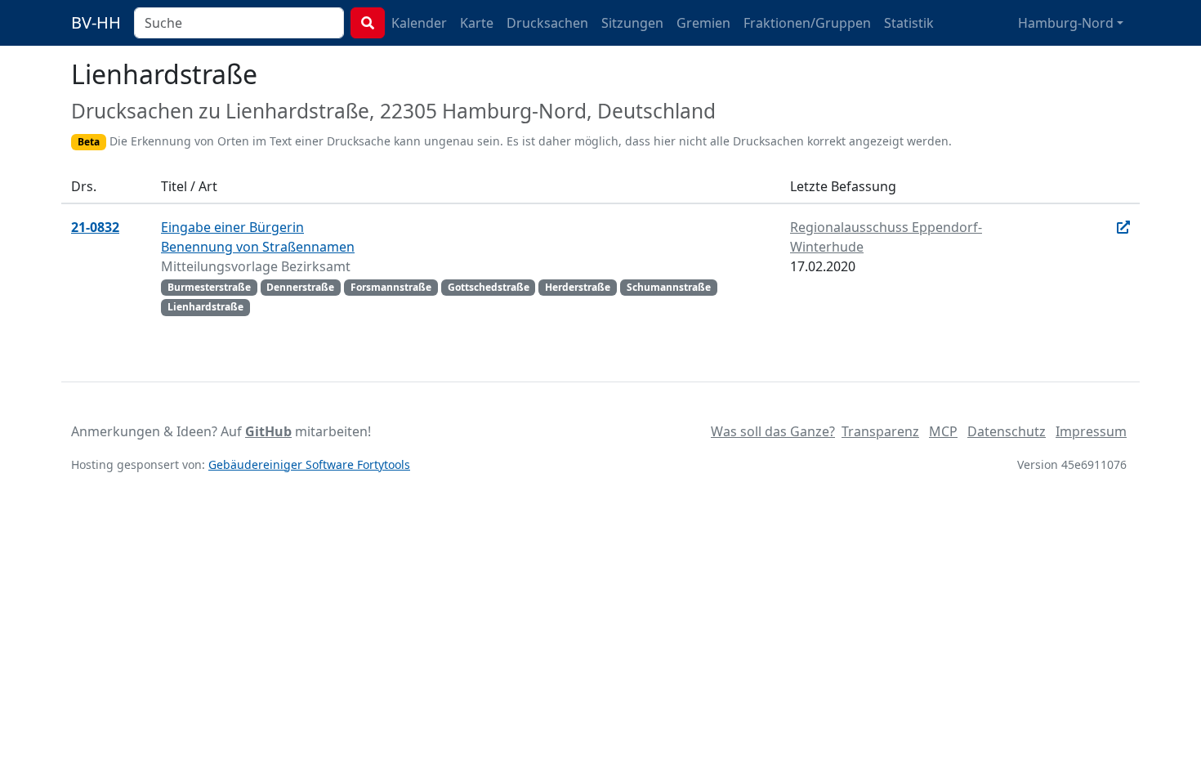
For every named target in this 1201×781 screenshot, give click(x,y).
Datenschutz (1006, 431)
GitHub (268, 431)
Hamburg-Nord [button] (1066, 23)
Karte (476, 23)
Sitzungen (632, 23)
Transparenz (880, 431)
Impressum (1091, 431)
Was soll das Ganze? (773, 431)
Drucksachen (547, 23)
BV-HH (96, 22)
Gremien (703, 23)
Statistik (909, 23)
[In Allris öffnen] (1123, 227)
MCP (943, 431)
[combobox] (239, 22)
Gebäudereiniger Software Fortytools (309, 464)
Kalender (419, 23)
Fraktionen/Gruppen (807, 23)
